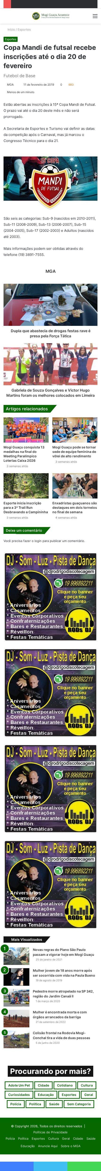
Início (11, 29)
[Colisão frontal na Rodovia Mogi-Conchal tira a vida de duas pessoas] (16, 1039)
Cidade (43, 1085)
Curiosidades (19, 1095)
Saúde (54, 1104)
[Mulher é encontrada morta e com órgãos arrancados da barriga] (16, 1018)
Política (35, 1104)
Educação (46, 1095)
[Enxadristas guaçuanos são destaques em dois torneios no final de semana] (74, 485)
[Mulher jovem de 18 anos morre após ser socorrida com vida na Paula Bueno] (16, 977)
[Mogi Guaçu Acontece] (50, 16)
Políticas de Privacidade (50, 1132)
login (38, 541)
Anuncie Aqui (48, 1146)
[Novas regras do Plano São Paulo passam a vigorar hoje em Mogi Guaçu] (16, 956)
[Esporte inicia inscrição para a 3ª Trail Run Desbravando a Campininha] (26, 485)
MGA (10, 84)
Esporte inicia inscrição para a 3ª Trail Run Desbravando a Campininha (26, 507)
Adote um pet (19, 1085)
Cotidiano (65, 1085)
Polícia (15, 1104)
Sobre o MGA (71, 1146)
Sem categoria (79, 1104)
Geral (88, 1095)
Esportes (24, 29)
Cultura (87, 1085)
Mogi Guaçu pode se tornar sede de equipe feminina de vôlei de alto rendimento (74, 451)
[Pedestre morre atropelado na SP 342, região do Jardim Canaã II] (16, 998)
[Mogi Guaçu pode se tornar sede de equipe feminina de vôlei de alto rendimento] (74, 430)
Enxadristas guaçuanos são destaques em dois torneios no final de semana (74, 507)
